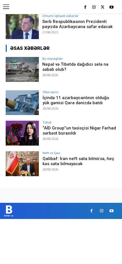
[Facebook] (85, 7)
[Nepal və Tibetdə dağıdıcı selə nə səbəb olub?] (22, 69)
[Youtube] (111, 7)
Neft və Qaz (51, 152)
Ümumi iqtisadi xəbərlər (60, 15)
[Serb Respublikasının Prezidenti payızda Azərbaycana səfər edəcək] (22, 26)
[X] (102, 7)
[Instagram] (94, 7)
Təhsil (47, 122)
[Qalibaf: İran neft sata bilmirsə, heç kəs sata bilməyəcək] (22, 163)
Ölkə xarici (50, 91)
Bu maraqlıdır (52, 58)
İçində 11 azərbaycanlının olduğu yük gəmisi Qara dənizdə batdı (76, 100)
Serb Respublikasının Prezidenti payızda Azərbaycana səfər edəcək (77, 24)
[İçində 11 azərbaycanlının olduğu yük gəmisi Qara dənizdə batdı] (22, 102)
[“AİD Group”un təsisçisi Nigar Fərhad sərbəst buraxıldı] (22, 133)
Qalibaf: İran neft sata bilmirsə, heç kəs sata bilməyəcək (78, 161)
